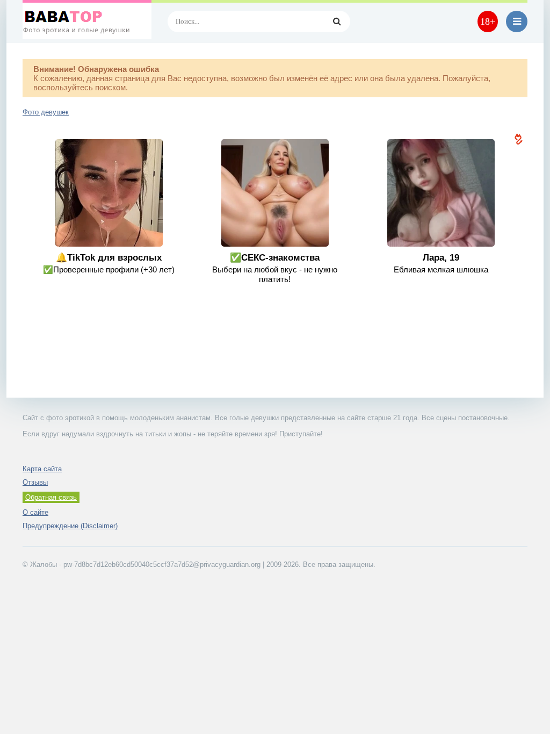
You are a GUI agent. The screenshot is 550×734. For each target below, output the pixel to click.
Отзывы (35, 482)
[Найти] (337, 21)
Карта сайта (42, 469)
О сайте (35, 512)
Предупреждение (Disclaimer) (70, 526)
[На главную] (87, 21)
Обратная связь (51, 497)
